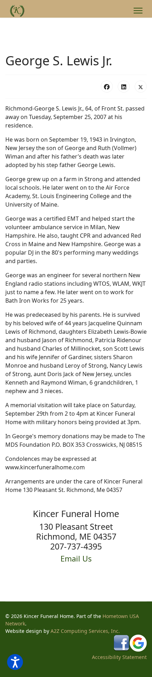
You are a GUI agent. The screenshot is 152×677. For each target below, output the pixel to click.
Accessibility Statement (119, 657)
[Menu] (138, 10)
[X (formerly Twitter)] (141, 87)
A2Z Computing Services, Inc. (85, 631)
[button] (15, 662)
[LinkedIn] (124, 87)
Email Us (76, 558)
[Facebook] (107, 87)
